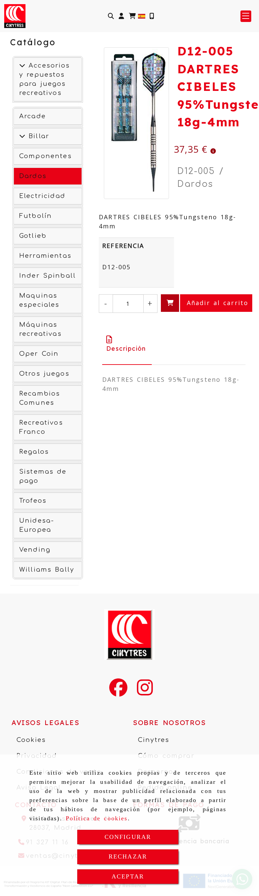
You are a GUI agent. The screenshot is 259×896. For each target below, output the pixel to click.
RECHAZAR (128, 856)
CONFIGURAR (128, 836)
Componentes (45, 156)
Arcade (32, 116)
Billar (37, 136)
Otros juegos (44, 373)
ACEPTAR (128, 876)
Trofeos (33, 500)
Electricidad (42, 196)
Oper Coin (39, 353)
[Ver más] (22, 136)
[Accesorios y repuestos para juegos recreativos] (22, 65)
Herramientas (45, 255)
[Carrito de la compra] (132, 16)
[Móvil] (151, 16)
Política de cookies (97, 818)
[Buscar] (111, 16)
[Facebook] (118, 692)
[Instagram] (145, 692)
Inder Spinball (47, 275)
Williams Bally (46, 569)
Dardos (33, 176)
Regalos (34, 451)
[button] (121, 16)
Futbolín (35, 216)
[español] (141, 15)
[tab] (127, 344)
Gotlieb (33, 235)
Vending (35, 549)
